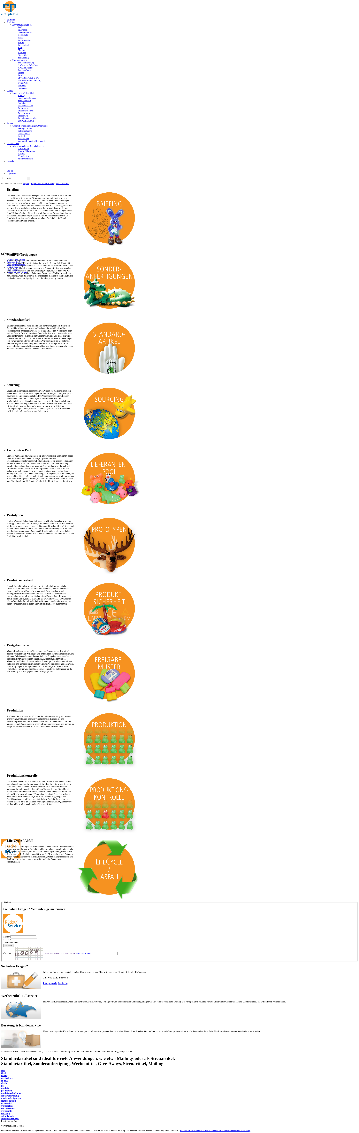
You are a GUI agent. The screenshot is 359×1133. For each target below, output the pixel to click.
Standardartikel (62, 183)
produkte (5, 1088)
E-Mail (7, 939)
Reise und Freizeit (15, 262)
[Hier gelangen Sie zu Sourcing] (109, 444)
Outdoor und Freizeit (16, 260)
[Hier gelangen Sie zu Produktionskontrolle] (109, 834)
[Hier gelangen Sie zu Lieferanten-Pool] (109, 509)
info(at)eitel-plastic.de (55, 983)
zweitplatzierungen (10, 1118)
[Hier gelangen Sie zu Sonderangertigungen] (109, 314)
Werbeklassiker (13, 270)
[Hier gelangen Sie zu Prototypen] (109, 574)
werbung (5, 1113)
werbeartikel (7, 1106)
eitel (3, 1070)
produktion (6, 1090)
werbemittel (6, 1111)
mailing (4, 1075)
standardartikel (8, 1101)
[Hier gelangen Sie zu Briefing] (109, 248)
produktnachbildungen (12, 1093)
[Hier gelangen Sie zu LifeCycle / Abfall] (109, 900)
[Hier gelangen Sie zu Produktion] (109, 769)
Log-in (10, 171)
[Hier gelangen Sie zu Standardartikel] (109, 379)
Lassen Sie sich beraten (17, 272)
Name (6, 937)
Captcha (7, 953)
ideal (3, 1073)
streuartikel (6, 1103)
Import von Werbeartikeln (42, 183)
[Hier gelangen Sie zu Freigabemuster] (109, 704)
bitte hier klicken (83, 953)
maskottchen (7, 1078)
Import (26, 183)
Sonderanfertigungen (16, 265)
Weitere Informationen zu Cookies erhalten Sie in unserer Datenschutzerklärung (215, 1130)
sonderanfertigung (10, 1096)
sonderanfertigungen (11, 1098)
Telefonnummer (11, 942)
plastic (4, 1083)
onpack (4, 1080)
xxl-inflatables (7, 1116)
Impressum (11, 173)
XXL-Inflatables (14, 267)
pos (2, 1085)
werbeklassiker (8, 1108)
